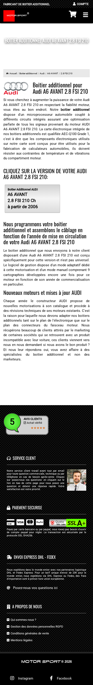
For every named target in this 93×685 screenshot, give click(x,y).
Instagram (24, 678)
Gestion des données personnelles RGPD (36, 626)
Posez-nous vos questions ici (35, 588)
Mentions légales (21, 640)
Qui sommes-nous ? (22, 619)
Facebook (64, 678)
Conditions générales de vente (29, 633)
